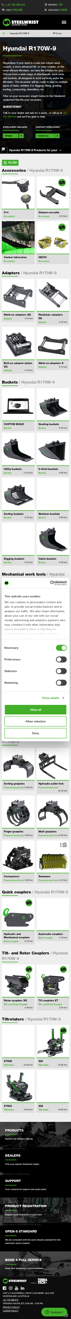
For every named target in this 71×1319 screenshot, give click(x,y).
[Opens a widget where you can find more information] (54, 1312)
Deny (35, 733)
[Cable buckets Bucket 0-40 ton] (53, 539)
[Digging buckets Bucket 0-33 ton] (18, 539)
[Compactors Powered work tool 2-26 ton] (18, 856)
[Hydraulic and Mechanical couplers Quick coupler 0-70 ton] (18, 914)
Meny (64, 22)
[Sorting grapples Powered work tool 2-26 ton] (18, 764)
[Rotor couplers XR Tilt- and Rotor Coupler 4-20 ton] (18, 981)
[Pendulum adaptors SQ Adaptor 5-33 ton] (53, 295)
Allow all (35, 709)
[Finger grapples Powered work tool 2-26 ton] (18, 812)
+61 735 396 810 (15, 4)
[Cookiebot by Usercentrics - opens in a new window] (50, 583)
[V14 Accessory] (18, 192)
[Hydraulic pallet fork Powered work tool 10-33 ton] (53, 764)
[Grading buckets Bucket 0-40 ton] (53, 404)
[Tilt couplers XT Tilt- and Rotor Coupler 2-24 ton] (53, 981)
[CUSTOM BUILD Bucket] (18, 404)
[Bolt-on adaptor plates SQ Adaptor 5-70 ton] (18, 343)
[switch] (61, 659)
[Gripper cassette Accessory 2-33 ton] (53, 192)
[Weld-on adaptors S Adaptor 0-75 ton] (53, 343)
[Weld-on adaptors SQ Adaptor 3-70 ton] (18, 295)
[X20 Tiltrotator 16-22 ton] (53, 1041)
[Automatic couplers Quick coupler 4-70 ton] (53, 914)
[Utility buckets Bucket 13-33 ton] (18, 449)
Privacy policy (11, 1307)
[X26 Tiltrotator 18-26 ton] (53, 1086)
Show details (50, 697)
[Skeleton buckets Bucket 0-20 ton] (53, 494)
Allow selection (35, 721)
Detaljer (8, 135)
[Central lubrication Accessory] (18, 237)
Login (63, 9)
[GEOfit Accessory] (53, 237)
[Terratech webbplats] (38, 1281)
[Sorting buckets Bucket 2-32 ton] (18, 494)
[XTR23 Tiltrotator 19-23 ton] (18, 1086)
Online (17, 9)
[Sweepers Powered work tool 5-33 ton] (53, 856)
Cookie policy (11, 1311)
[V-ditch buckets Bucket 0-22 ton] (53, 449)
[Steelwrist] (22, 22)
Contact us (42, 135)
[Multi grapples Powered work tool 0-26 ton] (53, 812)
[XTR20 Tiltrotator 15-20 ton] (18, 1041)
